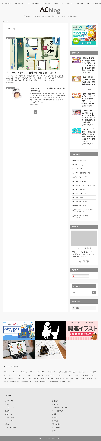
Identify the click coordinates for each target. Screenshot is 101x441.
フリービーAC (80, 193)
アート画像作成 (57, 411)
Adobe (6, 372)
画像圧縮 (55, 404)
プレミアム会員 (8, 378)
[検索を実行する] (94, 292)
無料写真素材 (54, 381)
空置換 (54, 417)
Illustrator (16, 372)
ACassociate (56, 424)
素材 (69, 381)
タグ (5, 375)
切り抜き (65, 378)
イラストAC (79, 169)
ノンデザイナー (60, 375)
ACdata (7, 424)
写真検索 (50, 378)
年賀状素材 (25, 381)
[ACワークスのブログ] (50, 10)
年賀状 (6, 381)
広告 (31, 381)
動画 (77, 378)
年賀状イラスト (14, 381)
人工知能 (17, 378)
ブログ (92, 375)
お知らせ (78, 165)
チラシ (11, 375)
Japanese (78, 276)
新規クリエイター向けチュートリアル (84, 216)
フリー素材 (84, 375)
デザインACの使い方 (48, 375)
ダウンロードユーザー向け (84, 185)
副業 (72, 378)
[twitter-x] (84, 261)
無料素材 (62, 381)
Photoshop (24, 372)
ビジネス (76, 375)
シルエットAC (80, 181)
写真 (30, 378)
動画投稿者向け (80, 205)
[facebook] (80, 261)
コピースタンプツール (60, 407)
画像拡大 (55, 401)
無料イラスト (44, 381)
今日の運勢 (56, 427)
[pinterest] (87, 261)
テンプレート (19, 375)
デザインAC (79, 189)
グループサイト (80, 177)
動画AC (82, 378)
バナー (70, 375)
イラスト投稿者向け (82, 173)
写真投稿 (43, 378)
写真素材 (58, 378)
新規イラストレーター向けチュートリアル (84, 210)
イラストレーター (51, 372)
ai (10, 372)
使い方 (25, 378)
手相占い (55, 431)
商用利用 (89, 378)
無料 (36, 381)
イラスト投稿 (63, 372)
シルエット (82, 372)
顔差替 (54, 414)
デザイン (27, 375)
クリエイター (73, 372)
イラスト (32, 372)
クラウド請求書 (10, 427)
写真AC (78, 197)
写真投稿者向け (80, 201)
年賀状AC (8, 414)
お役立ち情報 (80, 160)
